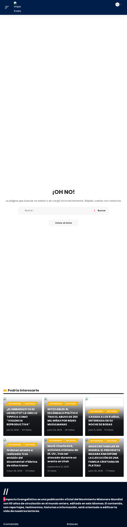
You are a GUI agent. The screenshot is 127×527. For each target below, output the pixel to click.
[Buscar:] (58, 210)
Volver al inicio (63, 222)
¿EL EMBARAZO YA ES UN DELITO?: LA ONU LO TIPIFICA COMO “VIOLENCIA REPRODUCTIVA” (22, 416)
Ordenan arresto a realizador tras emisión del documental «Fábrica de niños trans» (22, 457)
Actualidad (15, 403)
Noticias (30, 403)
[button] (8, 7)
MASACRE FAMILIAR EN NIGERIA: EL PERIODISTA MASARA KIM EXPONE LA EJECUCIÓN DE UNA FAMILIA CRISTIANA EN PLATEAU (104, 455)
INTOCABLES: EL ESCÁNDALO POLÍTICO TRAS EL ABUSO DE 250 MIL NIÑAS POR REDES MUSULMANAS (62, 416)
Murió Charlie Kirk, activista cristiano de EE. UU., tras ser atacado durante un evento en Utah (62, 453)
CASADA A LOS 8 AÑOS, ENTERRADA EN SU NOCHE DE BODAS (104, 420)
